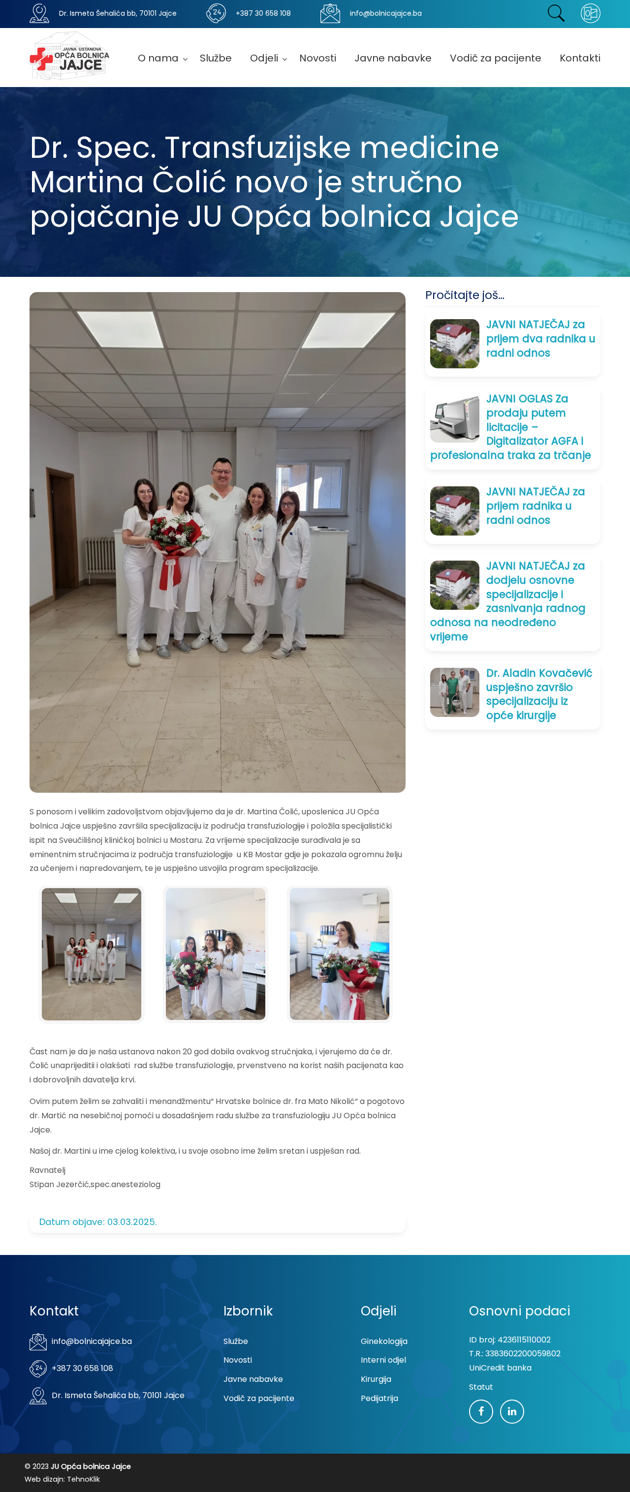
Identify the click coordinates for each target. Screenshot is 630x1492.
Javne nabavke (253, 1379)
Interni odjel (383, 1360)
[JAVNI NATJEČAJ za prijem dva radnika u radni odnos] (454, 343)
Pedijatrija (379, 1398)
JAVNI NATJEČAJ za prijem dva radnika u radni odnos (541, 338)
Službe (235, 1341)
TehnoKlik (83, 1479)
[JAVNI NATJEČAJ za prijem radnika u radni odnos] (454, 510)
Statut (481, 1387)
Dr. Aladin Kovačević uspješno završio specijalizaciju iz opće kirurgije (539, 694)
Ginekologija (384, 1341)
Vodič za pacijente (258, 1398)
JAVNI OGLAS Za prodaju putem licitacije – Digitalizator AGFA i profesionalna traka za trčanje (510, 426)
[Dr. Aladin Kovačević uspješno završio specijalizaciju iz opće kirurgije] (454, 691)
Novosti (237, 1360)
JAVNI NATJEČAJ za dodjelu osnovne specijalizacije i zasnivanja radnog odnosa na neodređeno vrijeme (508, 601)
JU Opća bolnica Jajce (70, 55)
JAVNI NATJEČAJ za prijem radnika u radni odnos (535, 505)
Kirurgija (376, 1379)
